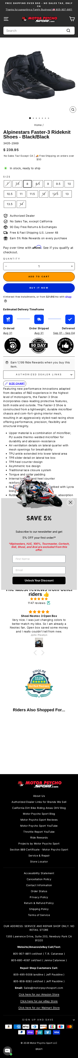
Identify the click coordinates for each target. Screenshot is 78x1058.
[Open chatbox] (7, 1050)
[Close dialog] (70, 502)
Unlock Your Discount (39, 580)
